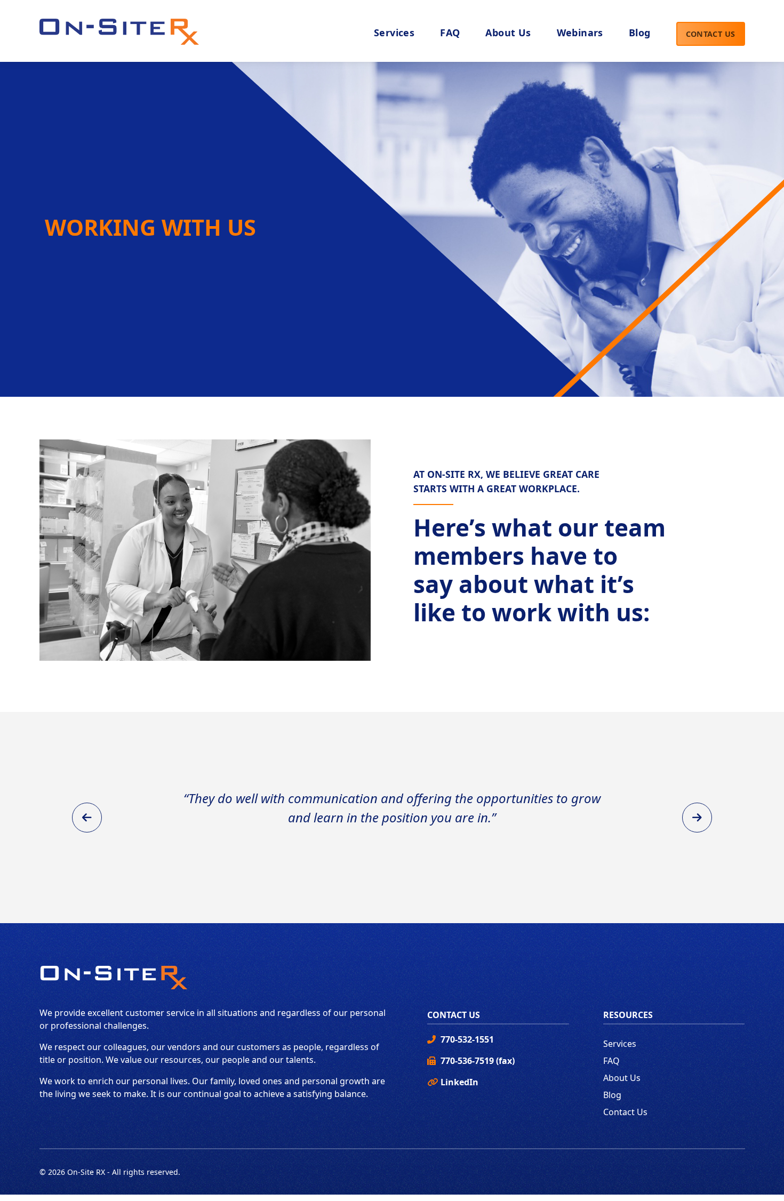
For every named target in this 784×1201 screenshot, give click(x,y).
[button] (508, 33)
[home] (119, 29)
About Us (622, 1078)
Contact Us (710, 34)
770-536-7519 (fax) (478, 1061)
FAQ (611, 1061)
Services (619, 1044)
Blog (612, 1095)
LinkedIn (459, 1082)
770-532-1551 (467, 1039)
